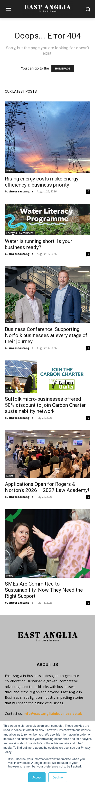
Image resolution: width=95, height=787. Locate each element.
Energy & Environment (19, 233)
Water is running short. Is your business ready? (38, 244)
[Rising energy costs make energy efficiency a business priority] (47, 137)
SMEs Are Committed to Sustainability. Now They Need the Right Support (44, 590)
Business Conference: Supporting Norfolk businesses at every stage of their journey (46, 335)
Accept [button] (36, 777)
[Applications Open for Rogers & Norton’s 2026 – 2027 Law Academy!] (47, 454)
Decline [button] (58, 777)
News (9, 170)
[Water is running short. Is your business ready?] (47, 219)
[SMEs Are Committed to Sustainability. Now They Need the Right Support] (47, 543)
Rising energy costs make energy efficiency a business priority (41, 182)
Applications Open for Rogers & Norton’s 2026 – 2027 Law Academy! (47, 487)
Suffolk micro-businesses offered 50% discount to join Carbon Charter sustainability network (45, 405)
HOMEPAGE (62, 68)
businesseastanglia (19, 191)
